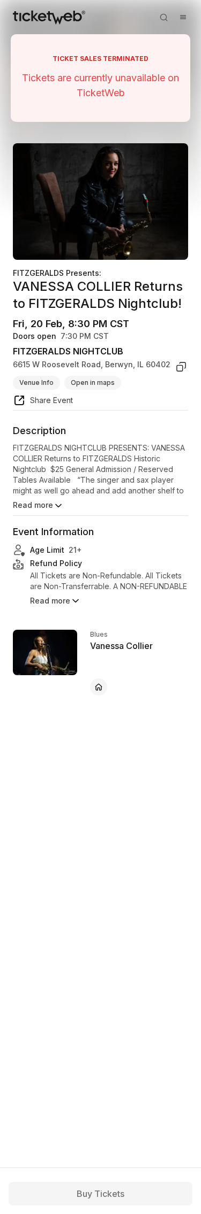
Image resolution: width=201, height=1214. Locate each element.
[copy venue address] (181, 367)
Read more (33, 504)
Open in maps (93, 382)
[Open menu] (182, 17)
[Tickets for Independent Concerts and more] (49, 17)
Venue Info (36, 382)
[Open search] (163, 17)
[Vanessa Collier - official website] (98, 686)
